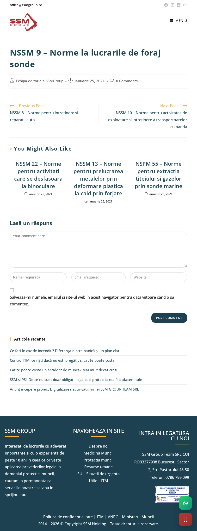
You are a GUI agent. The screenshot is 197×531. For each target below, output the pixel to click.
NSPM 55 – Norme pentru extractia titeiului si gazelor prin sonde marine (158, 174)
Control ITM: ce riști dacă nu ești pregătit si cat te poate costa (62, 360)
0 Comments (127, 81)
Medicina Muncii (98, 453)
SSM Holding (94, 523)
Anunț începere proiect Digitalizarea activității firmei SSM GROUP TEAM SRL (74, 389)
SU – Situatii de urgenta (98, 473)
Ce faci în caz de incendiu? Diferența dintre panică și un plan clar (64, 350)
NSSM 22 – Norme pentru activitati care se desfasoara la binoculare (38, 174)
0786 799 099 (177, 477)
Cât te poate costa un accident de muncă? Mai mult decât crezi (63, 369)
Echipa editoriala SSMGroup (39, 81)
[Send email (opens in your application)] (184, 5)
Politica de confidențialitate (68, 516)
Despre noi (99, 446)
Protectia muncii (98, 460)
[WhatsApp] (185, 503)
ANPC (113, 516)
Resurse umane (98, 466)
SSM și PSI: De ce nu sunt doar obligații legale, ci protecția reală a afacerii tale (76, 379)
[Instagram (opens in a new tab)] (172, 5)
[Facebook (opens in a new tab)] (166, 5)
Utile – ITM (98, 480)
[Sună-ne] (185, 519)
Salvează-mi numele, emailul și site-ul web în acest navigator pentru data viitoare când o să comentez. (92, 301)
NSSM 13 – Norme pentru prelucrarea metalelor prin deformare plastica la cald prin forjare (98, 178)
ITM (100, 516)
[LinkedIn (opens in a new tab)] (179, 5)
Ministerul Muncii (138, 516)
